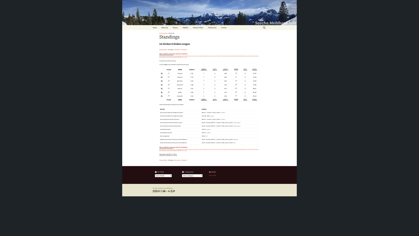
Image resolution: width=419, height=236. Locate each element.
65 (173, 57)
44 (233, 56)
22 (193, 56)
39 (224, 56)
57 (258, 56)
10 (170, 56)
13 (176, 56)
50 (245, 56)
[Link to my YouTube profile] (164, 191)
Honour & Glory (198, 28)
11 (172, 56)
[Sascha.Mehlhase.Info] (209, 12)
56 (256, 56)
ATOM (214, 175)
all (186, 57)
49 (243, 56)
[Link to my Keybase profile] (169, 191)
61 (165, 57)
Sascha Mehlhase (167, 188)
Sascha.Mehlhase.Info (275, 23)
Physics (175, 28)
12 (174, 56)
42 (230, 56)
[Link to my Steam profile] (171, 191)
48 (241, 56)
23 (195, 56)
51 (246, 56)
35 (217, 56)
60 (163, 57)
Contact (224, 28)
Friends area (212, 28)
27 (202, 56)
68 (178, 57)
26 (200, 56)
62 (167, 57)
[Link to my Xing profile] (156, 191)
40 (226, 56)
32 (211, 56)
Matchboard (177, 49)
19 (187, 56)
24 (196, 56)
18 (185, 56)
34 (215, 56)
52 (248, 56)
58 (160, 57)
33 (213, 56)
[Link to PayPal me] (174, 191)
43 (232, 56)
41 (228, 56)
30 (208, 56)
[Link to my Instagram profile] (161, 191)
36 (219, 56)
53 (250, 56)
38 (222, 56)
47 (239, 56)
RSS (210, 175)
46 (237, 56)
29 (206, 56)
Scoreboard (184, 49)
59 (161, 57)
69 (180, 57)
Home (155, 28)
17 (183, 56)
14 (178, 56)
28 (204, 56)
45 (235, 56)
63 (169, 57)
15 (180, 56)
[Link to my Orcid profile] (166, 191)
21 (191, 56)
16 (182, 56)
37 (221, 56)
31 (209, 56)
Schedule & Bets (163, 49)
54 (252, 56)
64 (171, 57)
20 (189, 56)
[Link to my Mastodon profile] (159, 191)
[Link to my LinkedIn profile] (154, 191)
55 (254, 56)
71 (184, 57)
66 (174, 57)
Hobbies (185, 28)
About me (164, 28)
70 (182, 57)
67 (176, 57)
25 (198, 56)
